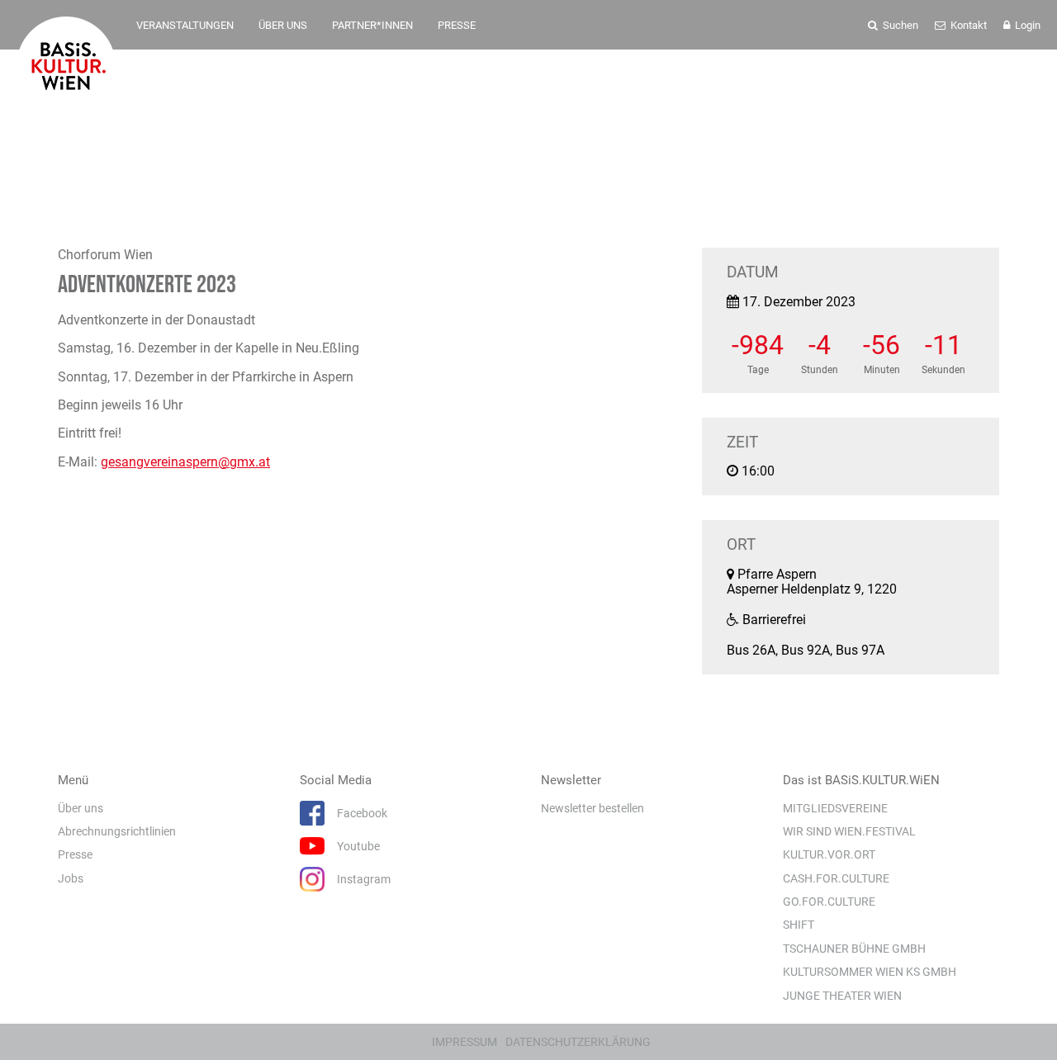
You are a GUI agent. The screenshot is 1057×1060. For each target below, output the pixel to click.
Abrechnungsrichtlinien (117, 831)
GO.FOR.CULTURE (829, 901)
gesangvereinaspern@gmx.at (185, 462)
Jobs (70, 878)
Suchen (899, 25)
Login (1026, 25)
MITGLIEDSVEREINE (835, 808)
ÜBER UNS (282, 25)
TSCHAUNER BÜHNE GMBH (854, 948)
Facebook (362, 813)
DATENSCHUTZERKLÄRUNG (578, 1041)
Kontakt (967, 25)
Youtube (358, 846)
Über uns (80, 808)
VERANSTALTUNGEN (185, 25)
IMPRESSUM (464, 1041)
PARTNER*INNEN (372, 25)
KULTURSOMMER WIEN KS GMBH (869, 971)
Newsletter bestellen (592, 808)
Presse (75, 854)
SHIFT (798, 924)
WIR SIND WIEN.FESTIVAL (849, 831)
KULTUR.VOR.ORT (829, 854)
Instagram (364, 879)
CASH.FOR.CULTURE (836, 878)
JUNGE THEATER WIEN (842, 995)
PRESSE (457, 25)
